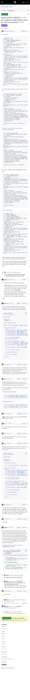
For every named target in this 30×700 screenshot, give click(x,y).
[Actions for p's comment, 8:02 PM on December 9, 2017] (28, 434)
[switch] (4, 299)
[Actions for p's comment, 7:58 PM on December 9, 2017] (28, 414)
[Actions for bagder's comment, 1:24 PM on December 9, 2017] (28, 303)
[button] (26, 313)
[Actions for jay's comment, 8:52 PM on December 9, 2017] (28, 505)
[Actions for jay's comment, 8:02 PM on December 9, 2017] (28, 424)
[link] (5, 272)
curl (4, 6)
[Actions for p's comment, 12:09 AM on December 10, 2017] (28, 591)
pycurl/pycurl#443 (22, 261)
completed (18, 606)
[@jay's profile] (2, 379)
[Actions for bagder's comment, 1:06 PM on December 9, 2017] (28, 280)
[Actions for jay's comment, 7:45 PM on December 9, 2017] (28, 379)
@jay (3, 416)
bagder (5, 279)
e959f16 (6, 607)
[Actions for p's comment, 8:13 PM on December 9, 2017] (28, 443)
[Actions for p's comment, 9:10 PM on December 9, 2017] (28, 519)
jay (4, 378)
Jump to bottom (4, 28)
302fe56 (25, 603)
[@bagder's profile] (2, 279)
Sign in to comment (22, 620)
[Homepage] (15, 2)
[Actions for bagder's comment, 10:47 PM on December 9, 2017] (28, 527)
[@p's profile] (2, 31)
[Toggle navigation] (2, 2)
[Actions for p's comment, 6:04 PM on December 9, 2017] (28, 364)
